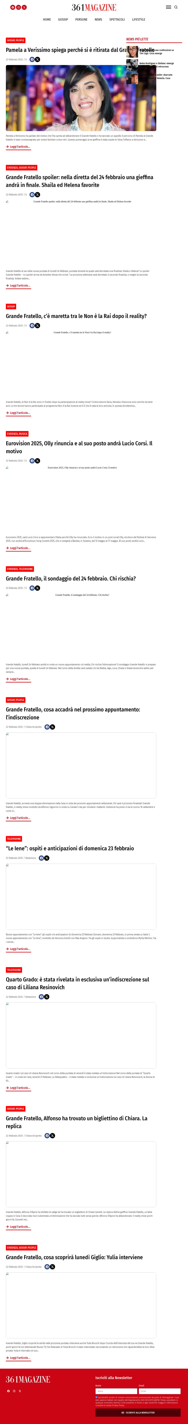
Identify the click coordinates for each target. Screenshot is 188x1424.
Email (141, 1385)
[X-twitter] (24, 7)
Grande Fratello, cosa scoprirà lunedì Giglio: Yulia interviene (74, 1257)
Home (47, 19)
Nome (98, 1385)
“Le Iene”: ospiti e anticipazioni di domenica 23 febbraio (70, 848)
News (98, 19)
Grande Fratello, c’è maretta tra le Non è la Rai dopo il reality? (76, 316)
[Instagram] (18, 7)
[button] (32, 59)
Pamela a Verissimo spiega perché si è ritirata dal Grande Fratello (80, 50)
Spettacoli (117, 19)
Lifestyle (138, 19)
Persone (81, 19)
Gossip (63, 19)
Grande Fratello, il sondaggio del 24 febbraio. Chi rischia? (71, 578)
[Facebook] (12, 7)
